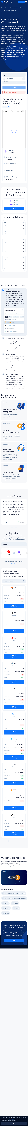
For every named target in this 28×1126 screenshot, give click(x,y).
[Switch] (23, 78)
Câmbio (14, 940)
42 (19, 841)
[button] (14, 312)
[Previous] (12, 527)
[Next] (15, 527)
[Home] (6, 2)
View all (13, 563)
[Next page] (22, 841)
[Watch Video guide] (14, 877)
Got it (14, 1123)
